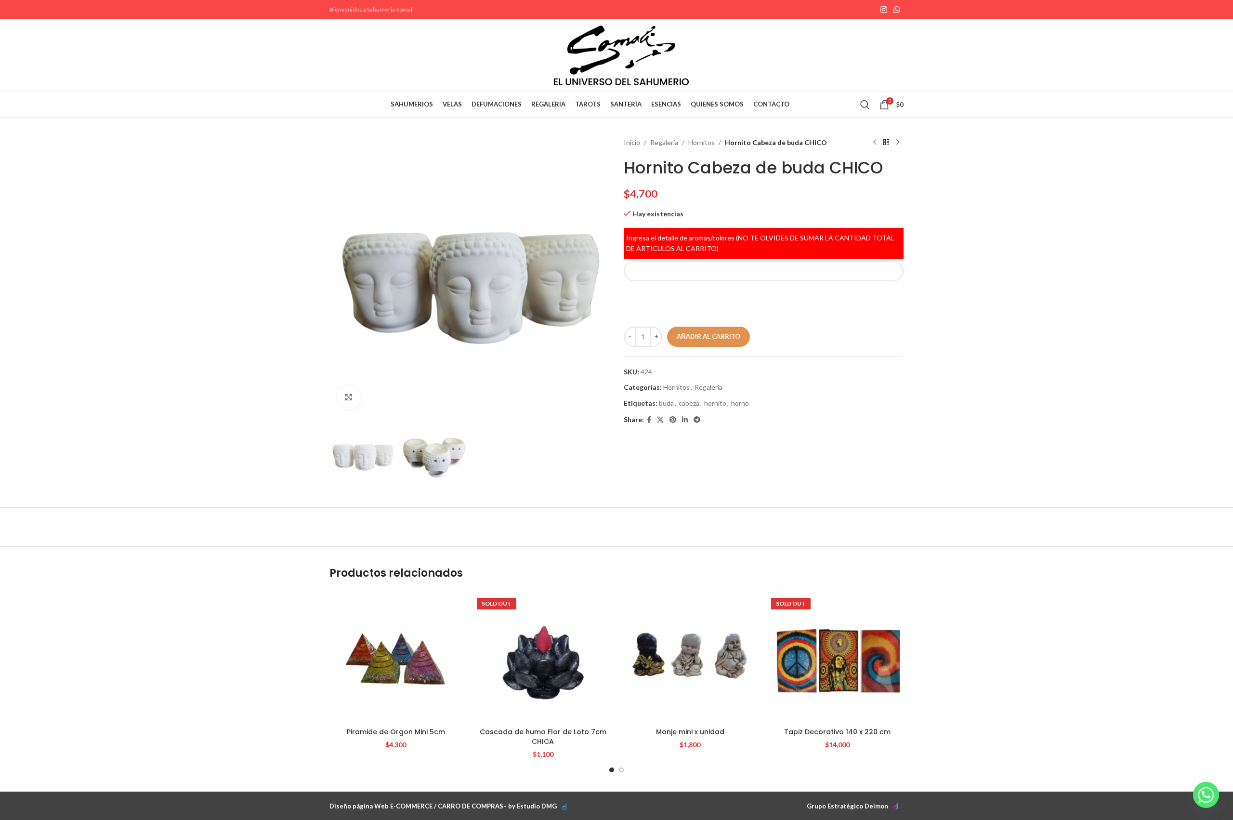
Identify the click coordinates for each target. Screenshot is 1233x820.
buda (666, 403)
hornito (715, 403)
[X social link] (660, 419)
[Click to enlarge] (349, 397)
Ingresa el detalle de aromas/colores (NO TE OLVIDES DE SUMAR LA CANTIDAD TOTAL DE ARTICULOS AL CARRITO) (760, 243)
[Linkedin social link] (685, 419)
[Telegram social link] (697, 419)
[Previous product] (874, 142)
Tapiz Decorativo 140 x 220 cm (837, 732)
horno (740, 403)
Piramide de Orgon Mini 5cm (396, 732)
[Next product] (898, 142)
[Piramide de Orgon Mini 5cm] (395, 657)
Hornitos (701, 142)
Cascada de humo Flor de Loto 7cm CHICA (543, 736)
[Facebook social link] (649, 419)
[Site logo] (621, 55)
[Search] (865, 104)
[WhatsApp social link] (897, 9)
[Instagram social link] (883, 9)
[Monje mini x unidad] (690, 657)
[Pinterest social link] (673, 419)
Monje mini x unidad (690, 732)
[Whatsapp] (1206, 795)
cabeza (689, 403)
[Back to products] (886, 142)
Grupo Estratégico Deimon (847, 806)
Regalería (664, 142)
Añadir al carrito (708, 336)
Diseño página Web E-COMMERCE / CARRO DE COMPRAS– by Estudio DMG (443, 806)
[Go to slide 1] (611, 769)
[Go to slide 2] (621, 769)
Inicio (632, 142)
